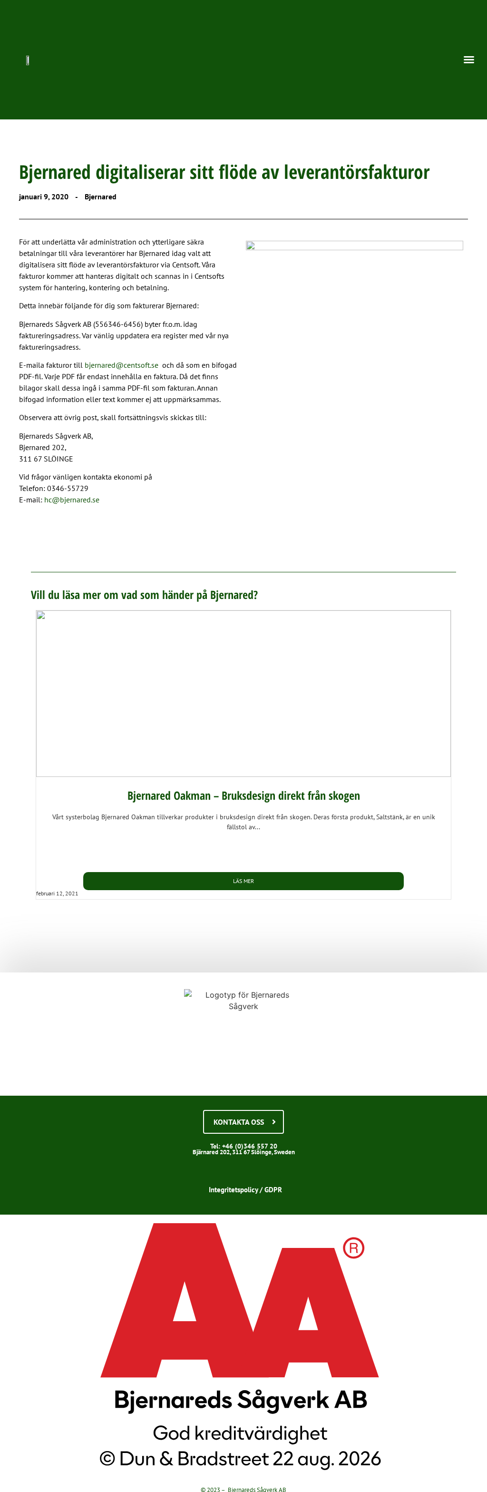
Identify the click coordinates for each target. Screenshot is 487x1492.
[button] (468, 59)
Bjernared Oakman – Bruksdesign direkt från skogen (243, 795)
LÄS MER (243, 880)
